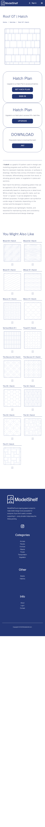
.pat (22, 146)
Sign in (22, 96)
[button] (41, 3)
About (22, 603)
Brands (22, 576)
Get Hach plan (22, 89)
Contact (22, 608)
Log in (22, 605)
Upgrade (22, 121)
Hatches (22, 579)
